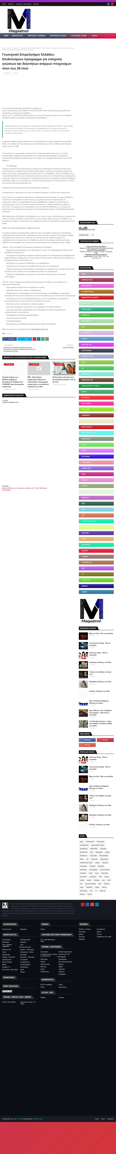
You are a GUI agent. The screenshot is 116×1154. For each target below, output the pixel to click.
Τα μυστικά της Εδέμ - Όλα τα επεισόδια (99, 644)
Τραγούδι (62, 969)
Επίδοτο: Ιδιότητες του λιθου (99, 691)
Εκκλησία (85, 315)
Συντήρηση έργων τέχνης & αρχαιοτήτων (49, 955)
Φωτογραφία (87, 427)
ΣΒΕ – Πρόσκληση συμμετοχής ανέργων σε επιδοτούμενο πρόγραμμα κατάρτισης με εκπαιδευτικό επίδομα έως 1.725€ (38, 382)
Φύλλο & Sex (6, 949)
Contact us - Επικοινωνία (23, 4)
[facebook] (108, 4)
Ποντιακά (85, 409)
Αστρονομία (87, 286)
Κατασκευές (87, 345)
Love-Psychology (89, 521)
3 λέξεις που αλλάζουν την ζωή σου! (100, 673)
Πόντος (99, 934)
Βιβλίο (61, 967)
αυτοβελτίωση (87, 292)
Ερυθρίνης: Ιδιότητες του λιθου (100, 681)
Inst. (83, 503)
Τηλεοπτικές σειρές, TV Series (28, 1003)
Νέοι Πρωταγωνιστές (65, 962)
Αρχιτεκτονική (45, 964)
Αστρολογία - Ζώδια (26, 952)
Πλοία (42, 987)
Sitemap (36, 4)
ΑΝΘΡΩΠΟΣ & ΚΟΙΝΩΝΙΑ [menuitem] (36, 36)
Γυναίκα (61, 997)
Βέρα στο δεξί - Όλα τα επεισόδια (101, 633)
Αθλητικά (82, 939)
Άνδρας (43, 997)
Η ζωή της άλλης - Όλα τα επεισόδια (98, 654)
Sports (85, 551)
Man (83, 527)
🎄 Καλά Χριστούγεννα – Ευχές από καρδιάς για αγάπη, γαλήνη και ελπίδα (100, 723)
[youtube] (87, 745)
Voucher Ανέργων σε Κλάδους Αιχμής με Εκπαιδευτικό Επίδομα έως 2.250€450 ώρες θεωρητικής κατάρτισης (13, 382)
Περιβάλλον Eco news (104, 937)
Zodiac (84, 592)
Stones (85, 556)
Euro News (86, 462)
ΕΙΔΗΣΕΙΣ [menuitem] (26, 41)
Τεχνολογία (24, 959)
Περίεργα (85, 398)
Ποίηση (43, 962)
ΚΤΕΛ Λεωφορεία (46, 984)
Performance (45, 972)
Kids (83, 509)
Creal (84, 451)
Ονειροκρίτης (87, 380)
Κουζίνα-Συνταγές (25, 947)
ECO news (86, 456)
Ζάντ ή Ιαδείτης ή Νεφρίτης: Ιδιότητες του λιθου (99, 702)
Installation (62, 974)
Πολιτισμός (86, 403)
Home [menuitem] (6, 36)
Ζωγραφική (86, 333)
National (85, 533)
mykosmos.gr (96, 258)
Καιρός (84, 339)
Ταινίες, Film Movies (9, 1002)
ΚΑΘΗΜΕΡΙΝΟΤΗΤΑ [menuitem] (11, 41)
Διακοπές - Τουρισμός (27, 957)
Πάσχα (84, 392)
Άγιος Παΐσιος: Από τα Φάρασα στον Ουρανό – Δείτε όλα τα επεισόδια (100, 713)
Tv (83, 574)
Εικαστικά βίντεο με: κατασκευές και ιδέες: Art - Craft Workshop (24, 488)
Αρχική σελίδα (6, 48)
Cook (84, 445)
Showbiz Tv (6, 967)
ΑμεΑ (84, 274)
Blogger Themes (17, 1119)
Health (84, 486)
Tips (83, 568)
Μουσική (43, 967)
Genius (84, 480)
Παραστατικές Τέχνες (90, 386)
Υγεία (4, 952)
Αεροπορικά (62, 987)
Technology (87, 562)
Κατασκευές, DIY (64, 954)
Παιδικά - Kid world (8, 957)
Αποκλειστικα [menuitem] (17, 36)
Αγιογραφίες (6, 490)
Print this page (7, 991)
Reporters (86, 545)
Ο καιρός (82, 937)
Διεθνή (81, 934)
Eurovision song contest (10, 969)
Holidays (85, 498)
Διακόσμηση (87, 303)
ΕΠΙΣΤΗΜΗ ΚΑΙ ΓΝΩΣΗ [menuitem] (58, 36)
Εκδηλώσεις (86, 309)
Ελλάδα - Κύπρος (85, 929)
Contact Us (110, 1119)
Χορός (43, 969)
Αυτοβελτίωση (24, 962)
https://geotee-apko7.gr (39, 329)
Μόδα (84, 362)
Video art (61, 972)
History (85, 492)
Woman (84, 586)
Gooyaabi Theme (37, 1119)
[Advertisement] (38, 469)
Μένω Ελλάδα (87, 356)
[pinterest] (112, 4)
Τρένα (61, 984)
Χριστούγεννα (6, 959)
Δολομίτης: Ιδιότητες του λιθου (100, 662)
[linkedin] (97, 904)
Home (4, 4)
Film (83, 474)
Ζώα (83, 327)
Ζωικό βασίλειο (25, 964)
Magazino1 (7, 73)
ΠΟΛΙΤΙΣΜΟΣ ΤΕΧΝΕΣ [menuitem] (79, 36)
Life (83, 515)
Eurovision (86, 468)
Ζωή (21, 944)
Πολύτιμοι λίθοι (25, 939)
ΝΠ (83, 368)
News (84, 539)
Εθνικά (99, 932)
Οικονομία (86, 374)
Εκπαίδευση (86, 321)
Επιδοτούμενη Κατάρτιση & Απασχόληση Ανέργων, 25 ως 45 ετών (64, 379)
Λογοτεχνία (87, 350)
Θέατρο (61, 964)
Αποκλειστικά (87, 280)
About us (11, 4)
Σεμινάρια (15, 48)
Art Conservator (89, 433)
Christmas (86, 439)
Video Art (86, 580)
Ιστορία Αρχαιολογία (65, 952)
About (103, 1119)
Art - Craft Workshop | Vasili (48, 940)
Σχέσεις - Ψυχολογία (27, 949)
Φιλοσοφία (5, 942)
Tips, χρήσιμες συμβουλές (7, 945)
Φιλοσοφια (86, 421)
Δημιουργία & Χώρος (90, 297)
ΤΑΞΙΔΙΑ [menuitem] (94, 36)
